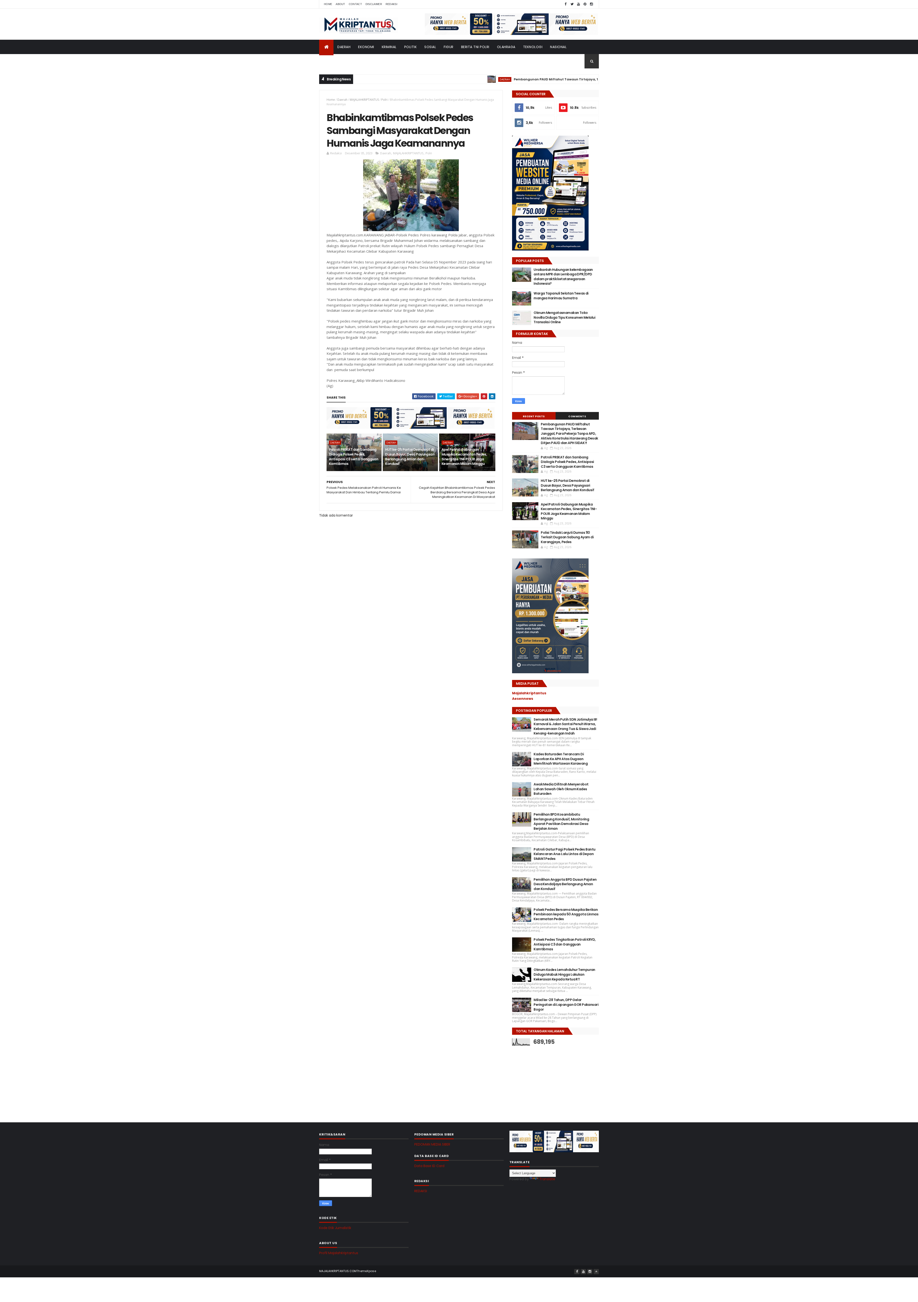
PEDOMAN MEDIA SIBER (432, 1144)
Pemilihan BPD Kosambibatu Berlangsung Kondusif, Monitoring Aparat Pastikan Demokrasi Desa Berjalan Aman (561, 821)
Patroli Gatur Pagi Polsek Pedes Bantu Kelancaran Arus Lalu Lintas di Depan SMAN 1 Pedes (564, 854)
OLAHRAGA (506, 47)
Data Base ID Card (429, 1165)
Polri (384, 100)
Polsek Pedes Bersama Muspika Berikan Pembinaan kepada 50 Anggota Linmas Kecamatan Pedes (566, 914)
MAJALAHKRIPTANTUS (364, 100)
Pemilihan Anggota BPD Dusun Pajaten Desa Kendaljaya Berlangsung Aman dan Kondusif (565, 884)
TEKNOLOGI (533, 47)
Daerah (342, 100)
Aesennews (522, 698)
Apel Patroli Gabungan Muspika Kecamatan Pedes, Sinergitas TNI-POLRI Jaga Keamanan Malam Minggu (464, 456)
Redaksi (391, 4)
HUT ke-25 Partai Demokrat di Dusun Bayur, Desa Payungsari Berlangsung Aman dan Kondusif (409, 456)
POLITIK (410, 47)
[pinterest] (585, 4)
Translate (547, 1179)
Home (328, 4)
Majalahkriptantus (529, 693)
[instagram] (591, 4)
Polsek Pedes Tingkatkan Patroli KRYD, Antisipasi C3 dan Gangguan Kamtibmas (565, 944)
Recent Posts (534, 416)
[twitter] (572, 4)
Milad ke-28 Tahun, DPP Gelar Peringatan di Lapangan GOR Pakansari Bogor (566, 1004)
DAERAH (343, 47)
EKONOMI (366, 47)
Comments (577, 416)
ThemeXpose (366, 1271)
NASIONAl (558, 47)
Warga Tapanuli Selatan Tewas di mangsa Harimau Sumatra (561, 295)
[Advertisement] (548, 1080)
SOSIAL (430, 47)
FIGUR (449, 47)
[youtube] (578, 4)
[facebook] (565, 4)
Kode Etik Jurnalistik (335, 1227)
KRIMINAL (389, 47)
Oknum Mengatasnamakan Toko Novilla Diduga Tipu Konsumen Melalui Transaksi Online (564, 317)
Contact (355, 4)
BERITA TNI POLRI (475, 47)
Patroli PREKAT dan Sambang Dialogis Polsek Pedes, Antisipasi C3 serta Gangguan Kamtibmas (353, 456)
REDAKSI (420, 1191)
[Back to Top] (596, 1271)
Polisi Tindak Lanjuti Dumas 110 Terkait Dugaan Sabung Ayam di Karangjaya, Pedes (567, 537)
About (340, 4)
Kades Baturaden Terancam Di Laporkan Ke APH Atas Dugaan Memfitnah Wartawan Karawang (561, 759)
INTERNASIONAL (336, 61)
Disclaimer (374, 4)
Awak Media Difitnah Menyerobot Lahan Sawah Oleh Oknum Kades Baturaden (561, 789)
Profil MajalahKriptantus (338, 1253)
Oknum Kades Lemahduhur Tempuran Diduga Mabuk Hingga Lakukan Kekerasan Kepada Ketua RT (564, 974)
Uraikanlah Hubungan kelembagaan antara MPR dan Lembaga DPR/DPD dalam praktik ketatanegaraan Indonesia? (563, 276)
